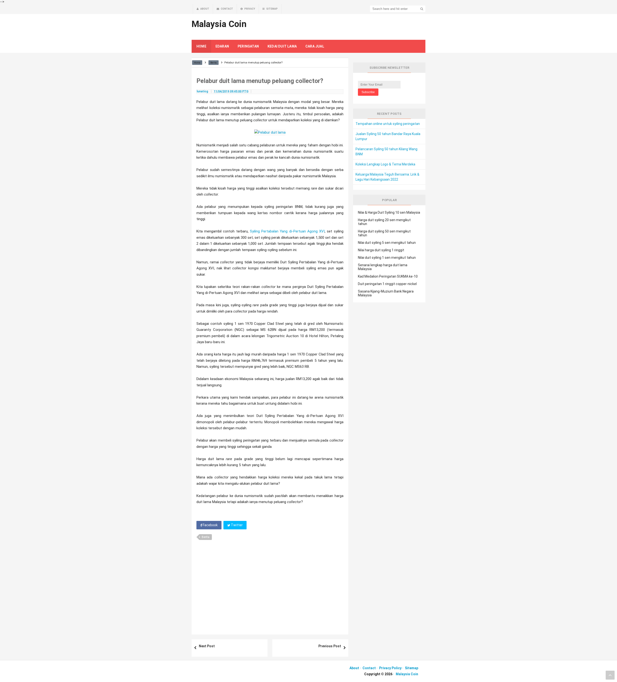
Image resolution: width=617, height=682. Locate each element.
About (354, 668)
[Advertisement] (269, 585)
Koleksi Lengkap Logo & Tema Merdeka (385, 164)
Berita (205, 537)
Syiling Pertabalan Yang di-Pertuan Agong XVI (287, 231)
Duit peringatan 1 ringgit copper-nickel (387, 284)
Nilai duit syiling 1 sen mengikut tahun (387, 257)
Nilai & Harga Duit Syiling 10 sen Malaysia (389, 212)
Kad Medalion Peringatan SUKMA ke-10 (388, 276)
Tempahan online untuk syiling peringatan (387, 124)
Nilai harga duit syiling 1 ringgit (381, 250)
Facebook (210, 525)
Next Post (207, 646)
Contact (369, 668)
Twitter (236, 525)
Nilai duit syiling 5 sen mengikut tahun (387, 243)
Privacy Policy (390, 668)
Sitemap (411, 668)
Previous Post (329, 646)
